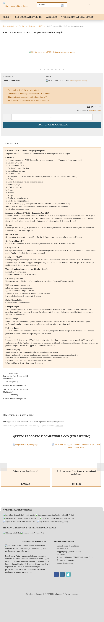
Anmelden (59, 426)
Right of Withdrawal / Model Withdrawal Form (75, 557)
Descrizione (11, 143)
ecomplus (74, 594)
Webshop (29, 594)
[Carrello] (100, 4)
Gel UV (7, 17)
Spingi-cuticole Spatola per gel (25, 471)
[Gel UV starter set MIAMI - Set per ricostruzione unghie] (52, 52)
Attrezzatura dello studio (77, 17)
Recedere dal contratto (65, 560)
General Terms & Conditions (68, 546)
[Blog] (76, 4)
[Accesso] (94, 4)
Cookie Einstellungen (65, 563)
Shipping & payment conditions (69, 552)
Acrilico (51, 17)
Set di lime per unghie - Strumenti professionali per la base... (76, 472)
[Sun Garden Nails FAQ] (82, 4)
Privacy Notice (62, 549)
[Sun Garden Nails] (16, 7)
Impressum (61, 554)
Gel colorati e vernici (28, 17)
